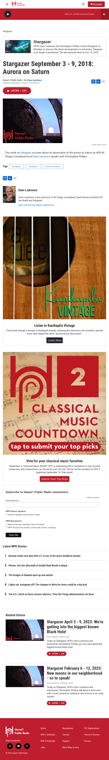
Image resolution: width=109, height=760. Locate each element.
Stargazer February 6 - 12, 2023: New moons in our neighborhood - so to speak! (74, 673)
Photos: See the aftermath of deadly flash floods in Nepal (38, 565)
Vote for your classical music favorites (54, 461)
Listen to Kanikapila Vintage (54, 325)
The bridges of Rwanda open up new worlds (31, 575)
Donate (97, 4)
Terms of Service (91, 735)
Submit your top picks (54, 479)
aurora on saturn (52, 166)
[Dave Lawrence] (9, 194)
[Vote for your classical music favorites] (54, 403)
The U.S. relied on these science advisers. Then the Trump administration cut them (51, 594)
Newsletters (67, 728)
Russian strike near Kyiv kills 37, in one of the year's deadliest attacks (44, 555)
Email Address (13, 500)
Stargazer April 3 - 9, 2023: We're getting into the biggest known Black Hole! (75, 626)
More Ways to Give (70, 747)
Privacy (87, 741)
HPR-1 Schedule (48, 735)
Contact (66, 735)
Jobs (43, 747)
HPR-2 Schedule (48, 741)
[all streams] (105, 14)
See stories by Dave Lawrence (36, 205)
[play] (8, 14)
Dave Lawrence (34, 80)
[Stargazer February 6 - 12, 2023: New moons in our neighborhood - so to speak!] (25, 676)
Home (43, 728)
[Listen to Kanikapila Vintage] (54, 268)
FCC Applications (91, 728)
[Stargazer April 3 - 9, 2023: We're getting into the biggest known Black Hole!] (25, 630)
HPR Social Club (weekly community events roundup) (32, 527)
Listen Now (54, 340)
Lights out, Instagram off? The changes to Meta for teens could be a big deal (48, 584)
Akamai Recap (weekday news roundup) (26, 524)
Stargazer (42, 41)
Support (66, 741)
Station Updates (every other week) (24, 514)
